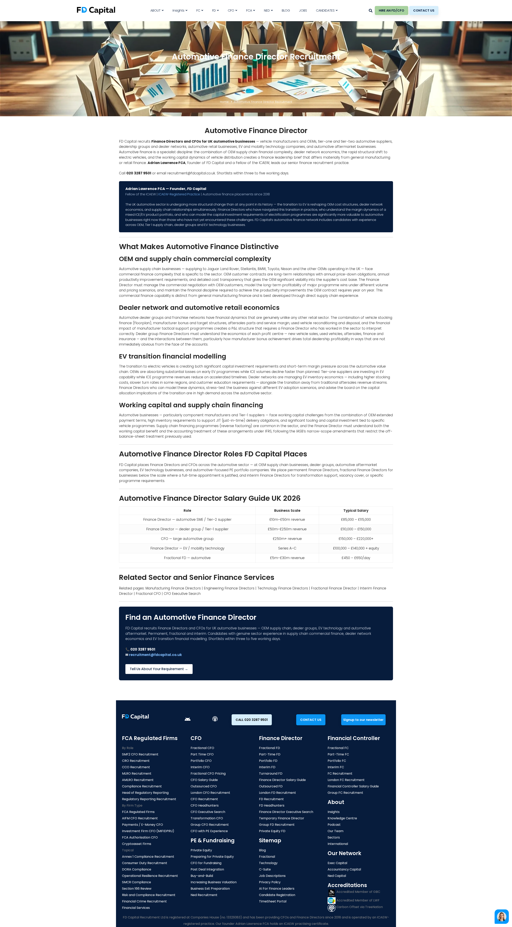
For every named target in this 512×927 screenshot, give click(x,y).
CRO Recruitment (136, 760)
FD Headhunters (271, 805)
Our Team (335, 831)
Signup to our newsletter (363, 719)
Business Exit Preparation (210, 888)
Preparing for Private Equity (212, 856)
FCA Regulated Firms (138, 812)
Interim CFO (200, 767)
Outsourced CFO (204, 786)
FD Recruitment (271, 799)
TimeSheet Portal (272, 901)
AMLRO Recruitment (138, 780)
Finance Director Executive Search (286, 812)
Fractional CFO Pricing (208, 773)
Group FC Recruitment (345, 792)
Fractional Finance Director (334, 588)
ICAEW (264, 162)
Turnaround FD (270, 773)
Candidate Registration (277, 895)
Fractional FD (269, 748)
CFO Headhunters (205, 805)
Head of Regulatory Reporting (145, 792)
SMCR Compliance (136, 882)
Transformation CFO (207, 818)
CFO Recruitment (204, 799)
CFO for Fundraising (206, 863)
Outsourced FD (271, 786)
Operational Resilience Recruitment (150, 875)
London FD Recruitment (277, 792)
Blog (262, 850)
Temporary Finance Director (281, 818)
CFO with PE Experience (209, 831)
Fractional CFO (148, 593)
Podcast (334, 824)
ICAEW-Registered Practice (179, 194)
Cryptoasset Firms (136, 844)
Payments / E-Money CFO (142, 824)
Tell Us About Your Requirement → (159, 669)
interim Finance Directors (268, 475)
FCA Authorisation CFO (140, 837)
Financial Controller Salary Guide (353, 786)
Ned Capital (337, 875)
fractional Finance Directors (363, 470)
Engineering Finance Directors (229, 588)
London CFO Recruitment (210, 792)
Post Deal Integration (207, 869)
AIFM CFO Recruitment (140, 818)
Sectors (334, 837)
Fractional (267, 856)
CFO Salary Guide (204, 780)
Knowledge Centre (342, 818)
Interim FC (336, 767)
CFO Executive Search (182, 593)
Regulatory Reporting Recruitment (149, 799)
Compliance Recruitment (142, 786)
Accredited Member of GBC (358, 891)
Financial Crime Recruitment (144, 901)
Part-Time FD (269, 754)
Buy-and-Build (202, 875)
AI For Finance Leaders (276, 888)
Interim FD (267, 767)
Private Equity (201, 850)
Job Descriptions (272, 875)
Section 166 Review (136, 888)
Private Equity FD (272, 831)
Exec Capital (337, 863)
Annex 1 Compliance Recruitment (148, 856)
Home (224, 102)
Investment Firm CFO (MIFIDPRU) (148, 831)
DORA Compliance (136, 869)
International (338, 844)
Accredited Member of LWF (358, 900)
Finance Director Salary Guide (282, 780)
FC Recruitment (340, 773)
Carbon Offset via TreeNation (359, 907)
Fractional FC (338, 748)
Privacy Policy (270, 882)
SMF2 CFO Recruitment (140, 754)
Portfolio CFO (201, 760)
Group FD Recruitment (277, 824)
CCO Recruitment (136, 767)
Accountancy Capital (344, 869)
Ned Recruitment (204, 895)
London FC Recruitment (346, 780)
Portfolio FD (268, 760)
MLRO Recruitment (136, 773)
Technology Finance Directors (282, 588)
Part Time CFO (202, 754)
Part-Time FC (338, 754)
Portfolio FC (337, 760)
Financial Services (136, 907)
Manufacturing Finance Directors (173, 588)
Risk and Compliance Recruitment (148, 895)
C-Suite (265, 869)
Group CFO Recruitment (210, 824)
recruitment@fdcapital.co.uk (191, 173)
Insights (334, 812)
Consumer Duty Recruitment (144, 863)
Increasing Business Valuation (214, 882)
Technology (268, 863)
